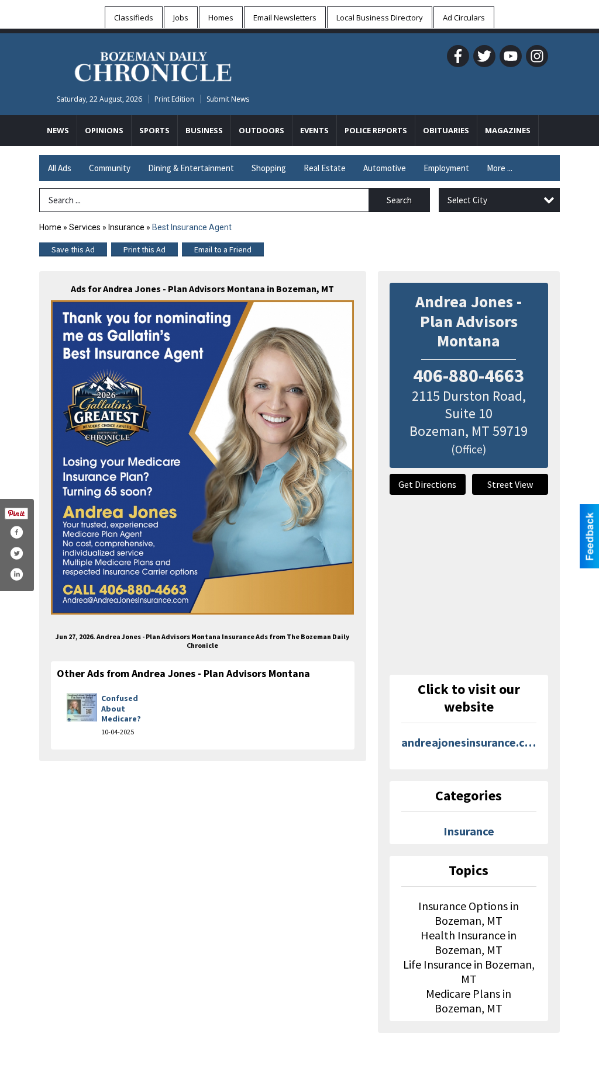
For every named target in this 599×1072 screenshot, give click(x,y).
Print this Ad (144, 249)
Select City (467, 200)
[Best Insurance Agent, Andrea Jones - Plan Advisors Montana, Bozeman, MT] (202, 457)
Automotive (384, 168)
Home (50, 227)
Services (85, 227)
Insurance (126, 227)
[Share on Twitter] (16, 553)
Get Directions (427, 484)
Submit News (227, 99)
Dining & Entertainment (191, 168)
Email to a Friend (223, 249)
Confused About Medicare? (121, 708)
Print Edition (174, 99)
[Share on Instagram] (16, 574)
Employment (446, 168)
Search (399, 200)
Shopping (269, 168)
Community (109, 168)
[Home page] (153, 64)
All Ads (59, 168)
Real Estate (325, 168)
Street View (510, 484)
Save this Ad (73, 249)
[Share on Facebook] (16, 532)
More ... (499, 168)
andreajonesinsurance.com (469, 742)
